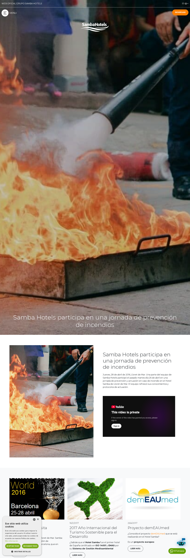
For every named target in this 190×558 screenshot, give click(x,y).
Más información (11, 541)
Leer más (135, 548)
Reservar (180, 12)
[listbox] (34, 519)
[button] (22, 551)
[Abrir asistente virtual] (181, 543)
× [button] (38, 519)
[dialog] (22, 535)
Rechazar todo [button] (30, 546)
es (183, 3)
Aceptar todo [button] (13, 546)
